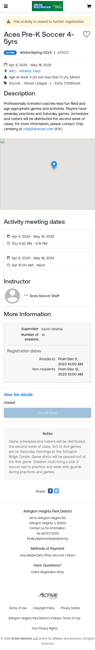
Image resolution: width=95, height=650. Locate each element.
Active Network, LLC (25, 638)
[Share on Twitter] (56, 492)
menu (6, 6)
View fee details (18, 394)
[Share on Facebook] (50, 492)
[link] (24, 71)
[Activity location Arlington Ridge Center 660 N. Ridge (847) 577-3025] (54, 162)
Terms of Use (72, 618)
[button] (86, 34)
